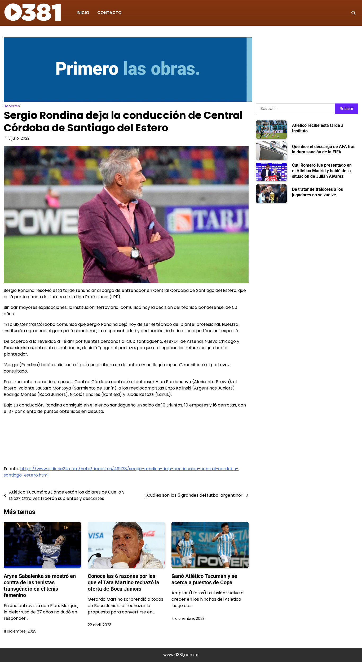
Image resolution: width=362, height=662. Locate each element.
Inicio (83, 12)
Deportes (12, 106)
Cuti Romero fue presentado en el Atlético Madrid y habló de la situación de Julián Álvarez (322, 171)
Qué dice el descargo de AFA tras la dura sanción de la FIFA (323, 149)
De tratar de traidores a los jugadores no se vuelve (317, 192)
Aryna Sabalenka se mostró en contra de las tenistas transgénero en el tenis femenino (40, 585)
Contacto (109, 12)
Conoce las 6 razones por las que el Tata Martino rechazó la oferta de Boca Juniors (123, 582)
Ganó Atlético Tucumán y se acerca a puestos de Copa (204, 579)
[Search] (353, 13)
